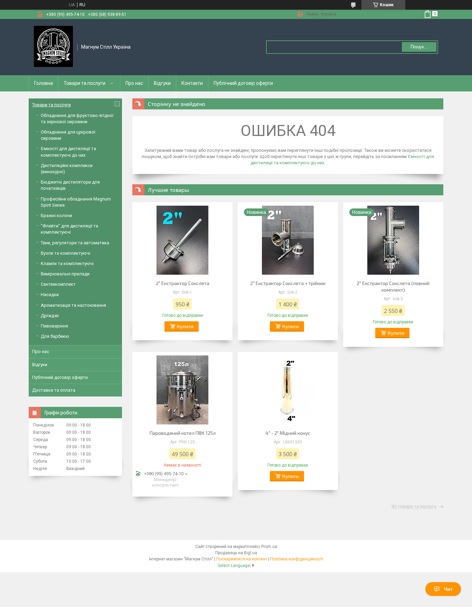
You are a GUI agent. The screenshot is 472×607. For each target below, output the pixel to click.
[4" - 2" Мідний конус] (287, 389)
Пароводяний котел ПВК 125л (183, 433)
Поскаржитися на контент (241, 559)
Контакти (192, 83)
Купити (185, 326)
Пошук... (419, 46)
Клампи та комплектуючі (67, 263)
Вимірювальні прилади (65, 273)
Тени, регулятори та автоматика (75, 242)
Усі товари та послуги (413, 506)
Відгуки (162, 83)
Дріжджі (50, 315)
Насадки (50, 294)
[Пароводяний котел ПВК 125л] (182, 389)
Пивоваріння (54, 326)
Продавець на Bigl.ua (236, 552)
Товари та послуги (84, 83)
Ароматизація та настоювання (73, 305)
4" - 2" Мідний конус (287, 433)
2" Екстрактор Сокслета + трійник (287, 283)
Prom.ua (269, 546)
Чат (448, 589)
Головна (43, 83)
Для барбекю (55, 336)
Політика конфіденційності (296, 559)
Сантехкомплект (58, 284)
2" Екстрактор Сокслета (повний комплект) (393, 286)
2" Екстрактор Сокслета (182, 283)
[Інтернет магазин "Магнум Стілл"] (53, 46)
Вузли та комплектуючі (65, 253)
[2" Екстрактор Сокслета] (182, 240)
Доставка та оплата (53, 390)
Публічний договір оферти (243, 83)
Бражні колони (56, 215)
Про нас (134, 83)
